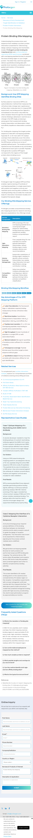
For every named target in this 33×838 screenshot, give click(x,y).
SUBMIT (16, 788)
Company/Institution (9, 750)
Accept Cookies (23, 827)
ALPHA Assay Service (10, 414)
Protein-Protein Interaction (12, 25)
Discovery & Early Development (13, 20)
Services (10, 17)
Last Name (6, 726)
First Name (6, 718)
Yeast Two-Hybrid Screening (12, 401)
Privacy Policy (7, 836)
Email (4, 734)
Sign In (17, 2)
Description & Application (10, 777)
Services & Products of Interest (12, 766)
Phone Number (7, 742)
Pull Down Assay (8, 382)
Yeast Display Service (10, 405)
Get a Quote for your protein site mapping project (16, 605)
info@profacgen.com (14, 813)
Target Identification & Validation (14, 23)
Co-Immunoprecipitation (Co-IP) (13, 379)
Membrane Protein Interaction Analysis (16, 410)
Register (23, 2)
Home (3, 17)
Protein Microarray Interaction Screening (16, 408)
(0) (31, 2)
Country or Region (8, 758)
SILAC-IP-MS (7, 393)
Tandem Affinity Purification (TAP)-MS (15, 390)
